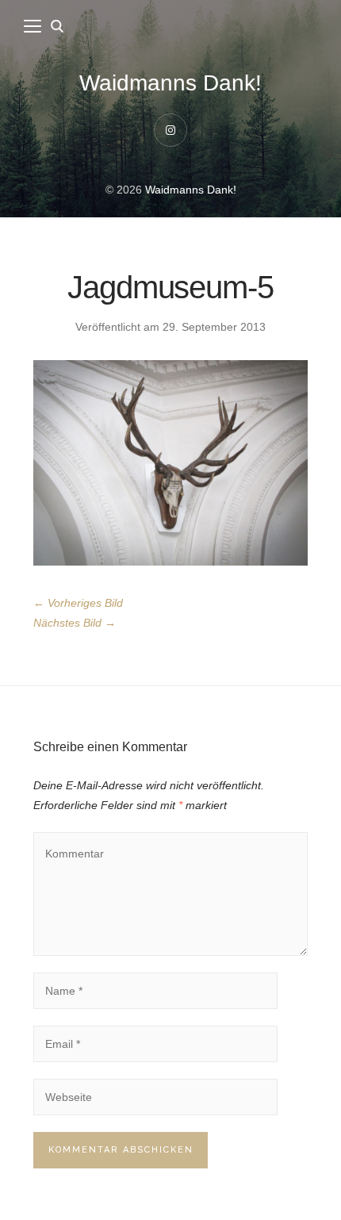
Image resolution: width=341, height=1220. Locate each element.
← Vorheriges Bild (78, 603)
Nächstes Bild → (74, 622)
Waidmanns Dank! (170, 83)
